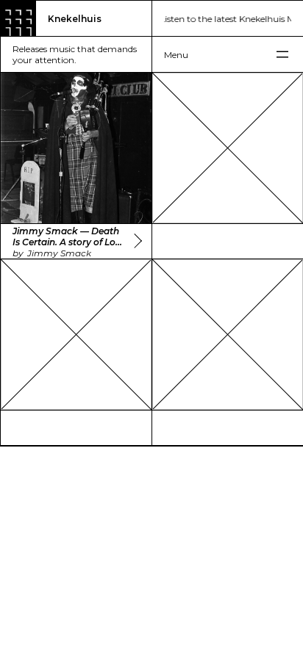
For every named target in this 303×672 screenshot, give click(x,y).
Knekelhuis (74, 18)
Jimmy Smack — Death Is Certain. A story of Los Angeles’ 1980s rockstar (66, 236)
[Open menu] (227, 54)
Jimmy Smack (59, 253)
